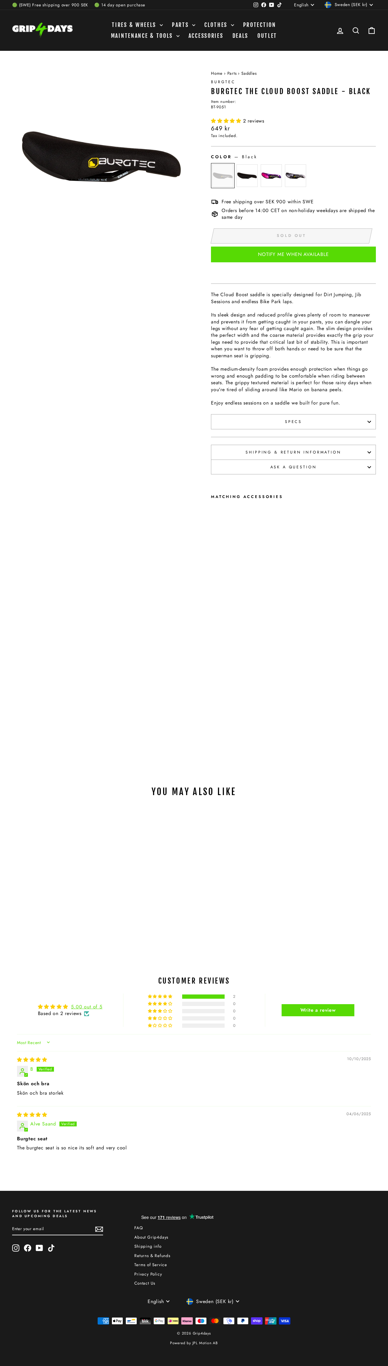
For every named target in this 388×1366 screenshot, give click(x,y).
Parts (181, 24)
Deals (240, 35)
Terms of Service (150, 1265)
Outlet (267, 35)
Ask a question (293, 467)
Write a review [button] (318, 1010)
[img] (32, 1059)
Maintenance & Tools (143, 35)
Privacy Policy (148, 1274)
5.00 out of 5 (86, 1006)
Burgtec (223, 82)
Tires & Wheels (135, 24)
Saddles (249, 73)
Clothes (216, 24)
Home (216, 73)
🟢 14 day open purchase (119, 5)
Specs (293, 421)
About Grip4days (151, 1237)
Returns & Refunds (152, 1256)
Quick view (55, 891)
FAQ (138, 1228)
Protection (259, 24)
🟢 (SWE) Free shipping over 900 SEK (50, 5)
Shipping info (147, 1246)
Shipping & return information (293, 452)
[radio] (223, 175)
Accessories (206, 35)
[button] (227, 120)
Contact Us (144, 1283)
